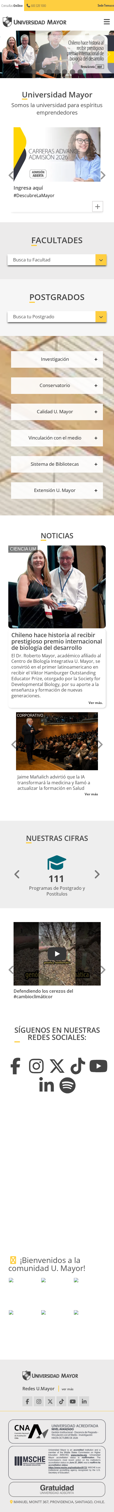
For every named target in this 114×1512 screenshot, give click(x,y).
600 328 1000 (38, 5)
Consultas (12, 5)
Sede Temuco (106, 5)
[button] (34, 72)
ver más (67, 1389)
